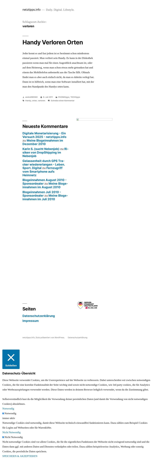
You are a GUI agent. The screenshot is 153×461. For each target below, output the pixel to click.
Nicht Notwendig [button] (11, 432)
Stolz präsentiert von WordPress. (50, 337)
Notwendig (10, 413)
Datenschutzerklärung (38, 316)
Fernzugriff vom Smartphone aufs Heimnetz (42, 171)
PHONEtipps (63, 97)
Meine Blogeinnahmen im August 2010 (45, 185)
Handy (28, 100)
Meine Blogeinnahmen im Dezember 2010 (42, 142)
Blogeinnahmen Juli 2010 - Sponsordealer (41, 193)
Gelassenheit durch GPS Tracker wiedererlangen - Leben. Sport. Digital (43, 164)
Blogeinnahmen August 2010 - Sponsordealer (44, 181)
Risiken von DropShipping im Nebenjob (45, 152)
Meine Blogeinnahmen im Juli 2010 (45, 197)
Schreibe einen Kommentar (62, 100)
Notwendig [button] (8, 408)
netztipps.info (31, 9)
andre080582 (31, 97)
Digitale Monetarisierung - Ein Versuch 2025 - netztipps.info (44, 135)
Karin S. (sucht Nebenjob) (40, 149)
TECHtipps (75, 97)
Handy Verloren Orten (52, 42)
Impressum (30, 321)
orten (34, 100)
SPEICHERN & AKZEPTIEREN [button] (19, 456)
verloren (41, 100)
